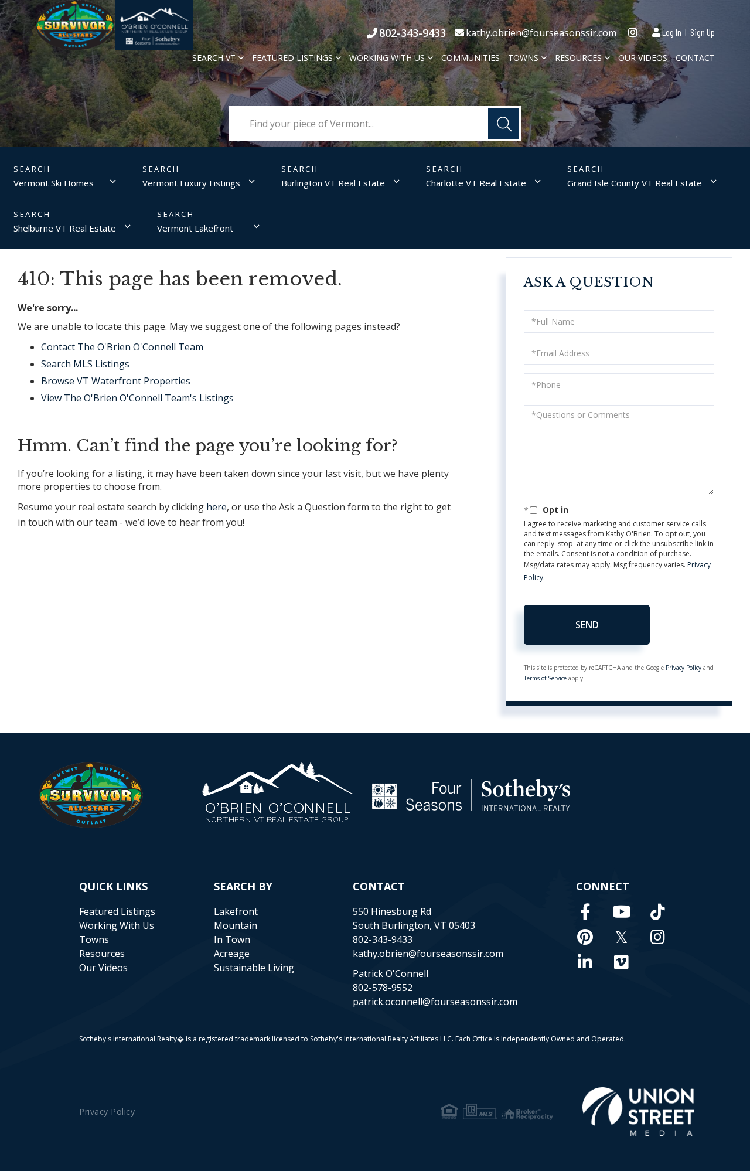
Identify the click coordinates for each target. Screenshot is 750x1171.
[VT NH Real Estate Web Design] (638, 1111)
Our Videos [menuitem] (642, 57)
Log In (671, 32)
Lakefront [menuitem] (236, 911)
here (216, 507)
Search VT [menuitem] (214, 57)
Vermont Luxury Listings (191, 183)
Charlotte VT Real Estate (476, 183)
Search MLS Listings (85, 364)
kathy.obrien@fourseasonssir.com (541, 32)
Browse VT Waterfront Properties (115, 381)
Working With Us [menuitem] (387, 57)
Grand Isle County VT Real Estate (634, 183)
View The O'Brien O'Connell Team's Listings (137, 398)
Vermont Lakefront (195, 228)
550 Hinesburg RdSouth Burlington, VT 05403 (414, 918)
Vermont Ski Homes (53, 183)
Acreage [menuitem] (232, 953)
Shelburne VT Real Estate (64, 228)
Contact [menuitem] (695, 57)
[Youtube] (621, 911)
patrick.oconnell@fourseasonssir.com (435, 1001)
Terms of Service (545, 678)
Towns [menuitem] (523, 57)
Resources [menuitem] (578, 57)
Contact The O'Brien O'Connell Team (122, 347)
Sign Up (702, 32)
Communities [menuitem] (470, 57)
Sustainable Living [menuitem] (254, 967)
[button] (503, 123)
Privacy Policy (683, 667)
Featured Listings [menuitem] (292, 57)
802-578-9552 (382, 987)
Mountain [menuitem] (235, 925)
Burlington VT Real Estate (333, 183)
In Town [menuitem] (232, 939)
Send (587, 624)
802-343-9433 (412, 33)
